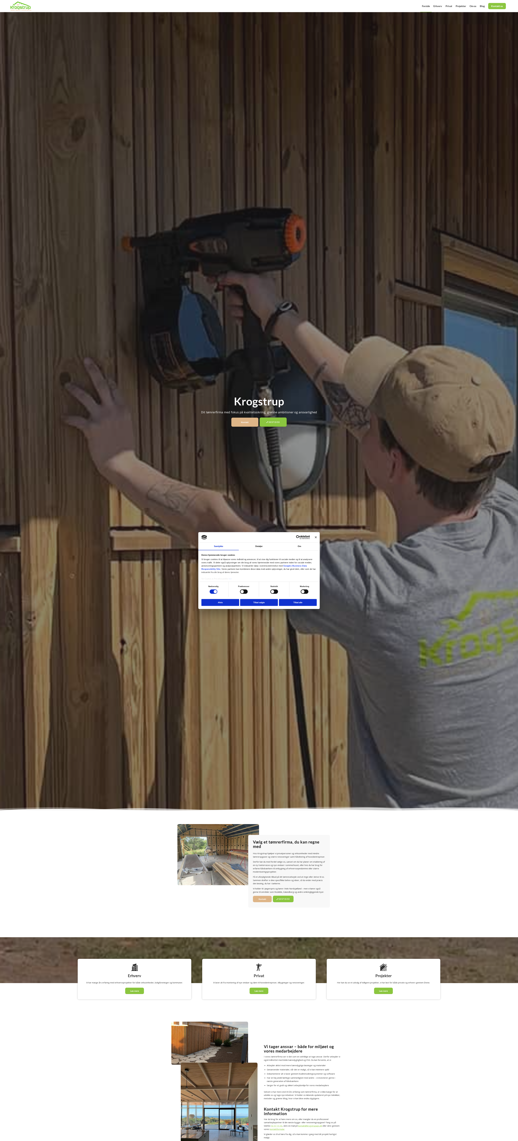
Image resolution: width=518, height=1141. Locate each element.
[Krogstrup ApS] (21, 6)
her (230, 578)
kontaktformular (277, 1129)
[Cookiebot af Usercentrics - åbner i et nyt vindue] (298, 537)
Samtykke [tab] (218, 546)
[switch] (244, 591)
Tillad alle (297, 602)
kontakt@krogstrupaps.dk (310, 1125)
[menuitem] (426, 6)
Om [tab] (299, 546)
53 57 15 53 (276, 1125)
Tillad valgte (259, 602)
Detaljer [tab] (259, 546)
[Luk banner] (316, 537)
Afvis (220, 602)
